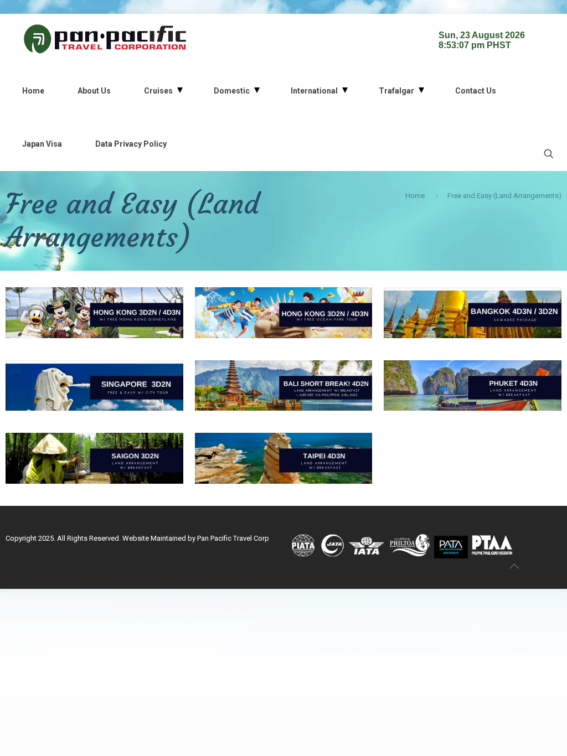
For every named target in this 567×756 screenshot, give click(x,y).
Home (415, 195)
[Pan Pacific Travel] (105, 39)
